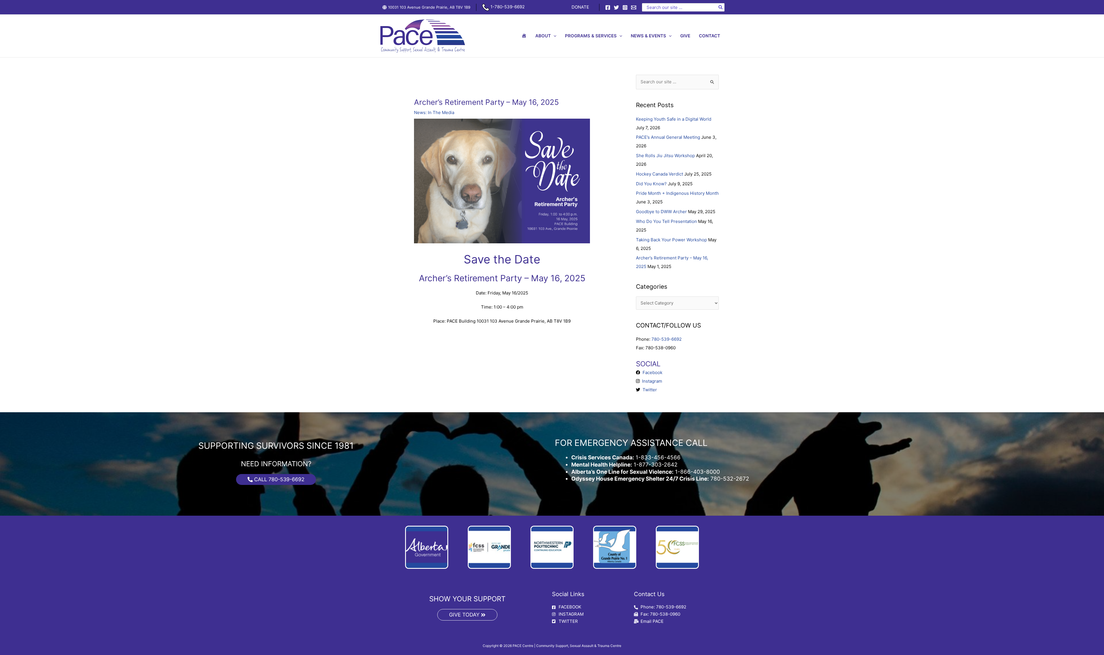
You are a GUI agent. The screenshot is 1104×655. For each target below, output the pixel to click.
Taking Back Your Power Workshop (671, 239)
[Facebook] (607, 7)
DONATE (580, 7)
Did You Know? (651, 183)
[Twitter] (616, 7)
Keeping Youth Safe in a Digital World (673, 119)
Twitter (648, 389)
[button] (553, 36)
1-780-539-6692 (507, 6)
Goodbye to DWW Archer (661, 211)
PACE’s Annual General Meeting (668, 137)
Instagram (651, 381)
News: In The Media (434, 112)
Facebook (651, 372)
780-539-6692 (666, 339)
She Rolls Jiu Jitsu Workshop (665, 155)
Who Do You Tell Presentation (666, 221)
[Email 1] (633, 7)
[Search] (720, 7)
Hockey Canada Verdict (659, 174)
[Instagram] (625, 7)
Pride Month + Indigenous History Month (677, 193)
